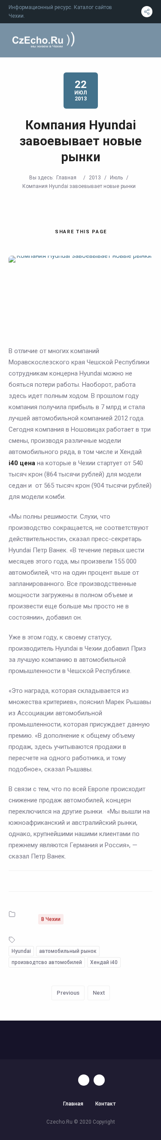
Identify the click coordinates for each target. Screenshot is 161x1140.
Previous (68, 993)
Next (99, 993)
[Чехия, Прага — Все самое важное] (42, 40)
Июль (116, 178)
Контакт (105, 1104)
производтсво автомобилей (47, 962)
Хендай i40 (104, 962)
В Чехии (51, 919)
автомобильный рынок (68, 951)
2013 (95, 178)
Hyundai (21, 951)
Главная (66, 178)
